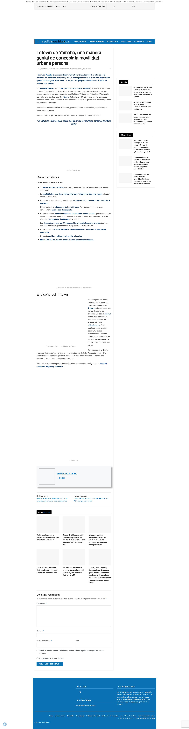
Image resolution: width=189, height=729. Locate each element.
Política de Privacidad (93, 716)
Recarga (149, 41)
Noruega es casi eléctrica (39, 2)
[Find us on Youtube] (122, 6)
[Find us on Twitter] (114, 6)
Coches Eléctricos (80, 41)
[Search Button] (151, 6)
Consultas (58, 6)
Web (77, 641)
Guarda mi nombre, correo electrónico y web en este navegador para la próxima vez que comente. (71, 651)
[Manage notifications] (5, 724)
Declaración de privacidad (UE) (111, 716)
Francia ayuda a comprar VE (134, 2)
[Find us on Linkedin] (95, 692)
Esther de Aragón (67, 473)
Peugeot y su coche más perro (81, 2)
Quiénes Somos (41, 6)
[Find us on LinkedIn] (125, 6)
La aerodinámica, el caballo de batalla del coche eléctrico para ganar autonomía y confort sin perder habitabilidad (142, 163)
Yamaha (49, 75)
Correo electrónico (44, 641)
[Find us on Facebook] (111, 6)
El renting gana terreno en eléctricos (152, 2)
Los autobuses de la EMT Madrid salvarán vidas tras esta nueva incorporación (47, 570)
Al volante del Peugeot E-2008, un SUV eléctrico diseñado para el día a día (142, 105)
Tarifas (64, 6)
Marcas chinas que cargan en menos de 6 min (59, 2)
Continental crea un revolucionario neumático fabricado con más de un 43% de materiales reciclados (142, 179)
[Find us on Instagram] (117, 6)
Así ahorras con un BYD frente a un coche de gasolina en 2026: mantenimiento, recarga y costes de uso (143, 119)
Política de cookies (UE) (146, 716)
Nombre (40, 631)
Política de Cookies (130, 716)
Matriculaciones (126, 41)
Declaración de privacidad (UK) (145, 718)
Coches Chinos (139, 41)
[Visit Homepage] (56, 41)
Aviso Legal (80, 716)
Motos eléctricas (112, 41)
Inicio (51, 716)
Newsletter (50, 6)
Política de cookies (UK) (125, 718)
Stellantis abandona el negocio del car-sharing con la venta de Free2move (48, 537)
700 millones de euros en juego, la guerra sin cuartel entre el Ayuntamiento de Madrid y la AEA (73, 571)
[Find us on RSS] (119, 6)
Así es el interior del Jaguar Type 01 (99, 2)
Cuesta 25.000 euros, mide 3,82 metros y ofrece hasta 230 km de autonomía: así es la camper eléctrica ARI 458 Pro (74, 540)
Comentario (42, 603)
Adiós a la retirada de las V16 (118, 2)
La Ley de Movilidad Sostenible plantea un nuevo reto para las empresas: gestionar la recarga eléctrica (98, 540)
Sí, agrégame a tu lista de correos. (51, 658)
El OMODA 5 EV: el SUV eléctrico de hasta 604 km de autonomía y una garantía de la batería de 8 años (143, 92)
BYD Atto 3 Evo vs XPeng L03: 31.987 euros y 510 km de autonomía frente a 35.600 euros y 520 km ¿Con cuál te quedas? (142, 146)
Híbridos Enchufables (97, 41)
